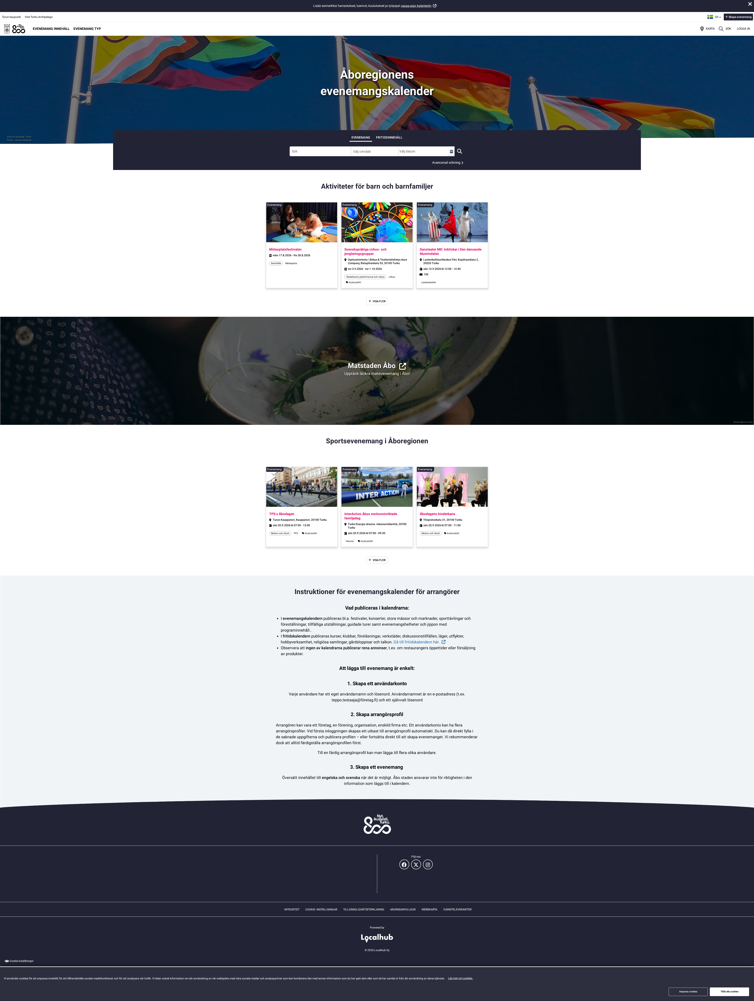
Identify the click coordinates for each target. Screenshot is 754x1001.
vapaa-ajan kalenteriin (416, 6)
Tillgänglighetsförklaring (363, 909)
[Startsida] (15, 29)
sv (718, 15)
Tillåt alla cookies (729, 991)
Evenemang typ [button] (87, 29)
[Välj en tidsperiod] (451, 151)
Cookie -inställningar (321, 909)
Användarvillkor (403, 909)
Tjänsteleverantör (457, 909)
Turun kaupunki (11, 16)
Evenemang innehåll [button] (51, 29)
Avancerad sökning (446, 162)
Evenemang (360, 137)
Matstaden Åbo (372, 366)
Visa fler (379, 301)
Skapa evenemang (740, 16)
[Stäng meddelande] (750, 4)
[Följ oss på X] (416, 864)
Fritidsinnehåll (389, 137)
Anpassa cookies (688, 991)
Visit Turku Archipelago (39, 16)
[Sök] (459, 151)
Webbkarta (429, 909)
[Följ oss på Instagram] (428, 864)
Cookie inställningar (22, 960)
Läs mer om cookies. (460, 978)
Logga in (743, 28)
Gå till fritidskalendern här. (416, 642)
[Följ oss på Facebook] (404, 864)
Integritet (291, 909)
